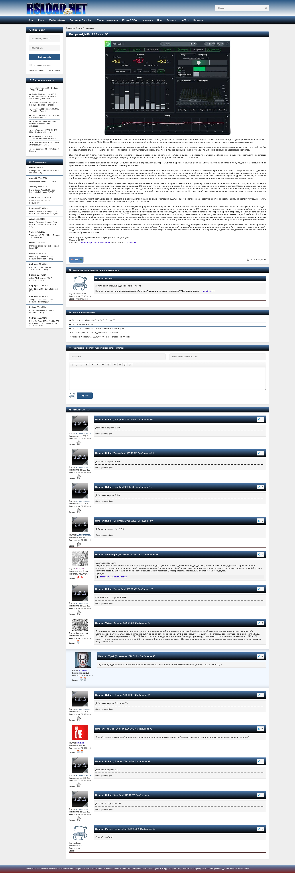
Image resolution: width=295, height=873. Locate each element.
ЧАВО (184, 20)
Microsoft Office (129, 20)
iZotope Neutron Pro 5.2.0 (82, 324)
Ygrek (111, 656)
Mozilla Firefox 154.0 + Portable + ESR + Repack (43, 89)
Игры (159, 20)
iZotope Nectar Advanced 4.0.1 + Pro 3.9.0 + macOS (93, 320)
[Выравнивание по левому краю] (92, 364)
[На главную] (65, 8)
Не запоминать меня (42, 65)
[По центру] (97, 364)
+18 (76, 260)
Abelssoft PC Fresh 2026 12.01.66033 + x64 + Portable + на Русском (101, 337)
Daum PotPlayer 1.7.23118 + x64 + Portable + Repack (44, 116)
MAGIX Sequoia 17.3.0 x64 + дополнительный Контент (95, 333)
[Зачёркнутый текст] (86, 364)
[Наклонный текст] (77, 364)
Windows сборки (57, 20)
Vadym (108, 623)
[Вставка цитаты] (120, 364)
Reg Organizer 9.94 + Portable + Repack (44, 150)
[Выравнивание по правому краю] (102, 364)
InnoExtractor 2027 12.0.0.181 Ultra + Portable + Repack (43, 131)
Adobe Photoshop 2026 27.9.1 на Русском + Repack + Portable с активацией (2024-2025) (43, 96)
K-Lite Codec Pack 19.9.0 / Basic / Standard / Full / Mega (44, 144)
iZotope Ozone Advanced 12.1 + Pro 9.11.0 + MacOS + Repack (98, 329)
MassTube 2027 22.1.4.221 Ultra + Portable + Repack (44, 110)
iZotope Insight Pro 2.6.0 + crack (94, 242)
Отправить (85, 395)
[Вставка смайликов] (108, 364)
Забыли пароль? (36, 70)
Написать (198, 20)
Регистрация (54, 70)
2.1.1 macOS (129, 242)
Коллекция (147, 20)
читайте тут (208, 291)
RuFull (108, 419)
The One (109, 729)
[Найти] (266, 8)
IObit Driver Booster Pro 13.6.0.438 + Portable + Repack (42, 137)
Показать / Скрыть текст (113, 576)
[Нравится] (81, 260)
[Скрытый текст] (115, 364)
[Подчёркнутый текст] (81, 364)
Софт (31, 20)
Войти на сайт (44, 57)
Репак (41, 20)
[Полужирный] (72, 364)
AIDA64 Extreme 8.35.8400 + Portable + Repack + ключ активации (42, 124)
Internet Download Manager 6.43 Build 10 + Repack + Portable (44, 104)
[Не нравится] (72, 260)
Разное (170, 20)
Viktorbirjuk (111, 554)
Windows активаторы (107, 20)
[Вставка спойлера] (130, 364)
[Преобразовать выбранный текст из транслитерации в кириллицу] (125, 364)
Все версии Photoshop (81, 20)
